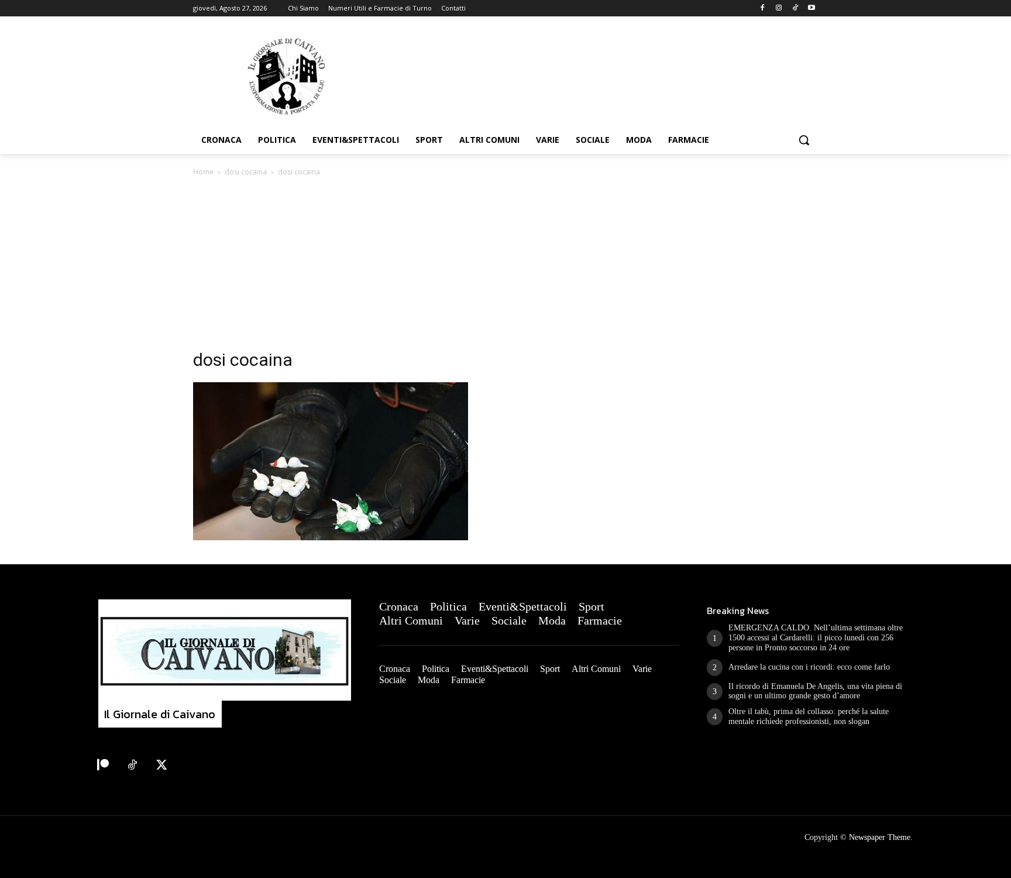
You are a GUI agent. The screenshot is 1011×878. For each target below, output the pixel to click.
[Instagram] (779, 8)
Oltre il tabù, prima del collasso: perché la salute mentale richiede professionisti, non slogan (808, 716)
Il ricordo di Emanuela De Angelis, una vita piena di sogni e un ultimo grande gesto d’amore (815, 691)
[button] (804, 140)
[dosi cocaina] (330, 537)
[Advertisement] (505, 266)
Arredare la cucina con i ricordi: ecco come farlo (809, 667)
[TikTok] (795, 8)
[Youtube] (811, 8)
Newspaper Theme (879, 837)
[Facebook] (762, 8)
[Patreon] (103, 765)
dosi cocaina (246, 172)
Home (203, 172)
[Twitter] (161, 765)
